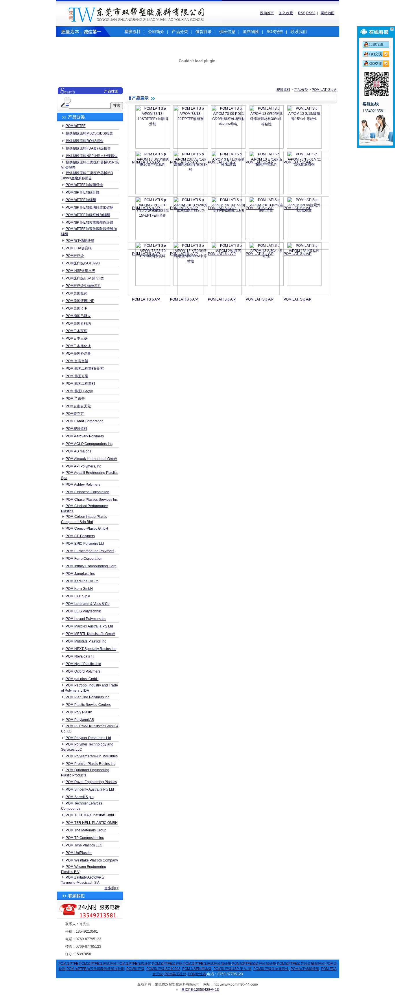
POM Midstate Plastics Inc (86, 641)
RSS (301, 13)
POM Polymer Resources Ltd (88, 738)
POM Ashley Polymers (83, 485)
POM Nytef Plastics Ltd (83, 664)
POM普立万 (75, 414)
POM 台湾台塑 (77, 361)
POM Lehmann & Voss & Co (88, 604)
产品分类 (180, 31)
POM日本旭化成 (78, 346)
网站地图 (328, 13)
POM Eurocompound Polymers (90, 551)
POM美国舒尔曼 (78, 353)
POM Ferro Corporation (84, 559)
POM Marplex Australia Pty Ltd (89, 626)
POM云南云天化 (78, 406)
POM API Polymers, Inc (83, 466)
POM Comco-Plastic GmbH (87, 528)
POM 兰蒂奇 (75, 399)
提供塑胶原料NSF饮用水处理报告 (92, 156)
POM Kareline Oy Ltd (82, 581)
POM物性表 (197, 974)
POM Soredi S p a (80, 797)
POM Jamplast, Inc (80, 574)
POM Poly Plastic (79, 712)
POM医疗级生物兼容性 (83, 286)
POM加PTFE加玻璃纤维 (84, 185)
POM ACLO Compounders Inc (89, 444)
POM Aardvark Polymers (85, 436)
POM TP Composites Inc (85, 838)
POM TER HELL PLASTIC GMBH (92, 823)
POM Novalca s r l (80, 656)
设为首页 (267, 13)
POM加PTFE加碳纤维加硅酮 (88, 215)
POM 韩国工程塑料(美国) (85, 369)
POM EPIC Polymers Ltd (85, 544)
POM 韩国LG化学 (79, 391)
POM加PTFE (76, 126)
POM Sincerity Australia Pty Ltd (90, 789)
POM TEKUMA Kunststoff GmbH (91, 815)
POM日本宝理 (76, 331)
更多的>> (111, 888)
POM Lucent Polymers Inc (86, 619)
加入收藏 (286, 13)
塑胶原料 (132, 31)
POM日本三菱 (76, 338)
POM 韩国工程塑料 (80, 384)
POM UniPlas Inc (79, 853)
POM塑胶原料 (76, 429)
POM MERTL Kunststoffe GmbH (90, 634)
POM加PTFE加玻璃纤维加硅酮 (89, 207)
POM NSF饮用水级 (80, 271)
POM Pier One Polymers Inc (87, 697)
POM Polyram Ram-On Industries (92, 756)
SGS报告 (275, 31)
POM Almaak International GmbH (91, 459)
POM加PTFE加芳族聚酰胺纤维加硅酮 (96, 969)
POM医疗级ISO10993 (83, 263)
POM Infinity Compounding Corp (91, 566)
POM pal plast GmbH (82, 679)
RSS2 (310, 13)
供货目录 (203, 31)
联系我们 (299, 31)
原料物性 (251, 31)
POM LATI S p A (78, 596)
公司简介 (156, 31)
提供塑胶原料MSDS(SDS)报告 (89, 133)
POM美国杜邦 (76, 293)
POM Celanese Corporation (87, 492)
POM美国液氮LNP (80, 301)
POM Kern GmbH (79, 589)
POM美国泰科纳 (78, 323)
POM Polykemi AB (80, 720)
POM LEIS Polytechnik (83, 611)
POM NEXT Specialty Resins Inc (91, 649)
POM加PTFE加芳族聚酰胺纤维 (89, 222)
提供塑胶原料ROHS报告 (85, 141)
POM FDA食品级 (79, 248)
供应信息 (227, 31)
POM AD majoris (78, 451)
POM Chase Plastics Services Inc (92, 500)
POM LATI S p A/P (146, 299)
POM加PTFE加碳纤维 (82, 192)
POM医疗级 (75, 256)
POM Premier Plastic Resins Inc (90, 764)
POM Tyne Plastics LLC (84, 845)
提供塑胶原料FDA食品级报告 (88, 148)
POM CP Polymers (80, 536)
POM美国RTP (76, 308)
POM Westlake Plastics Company (92, 860)
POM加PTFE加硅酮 (81, 200)
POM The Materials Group (86, 830)
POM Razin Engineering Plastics (91, 782)
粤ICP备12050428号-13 (200, 990)
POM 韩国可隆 (77, 376)
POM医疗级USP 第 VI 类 (85, 278)
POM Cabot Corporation (85, 421)
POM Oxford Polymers (83, 671)
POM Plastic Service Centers (88, 705)
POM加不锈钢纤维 (80, 241)
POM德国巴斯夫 (78, 316)
